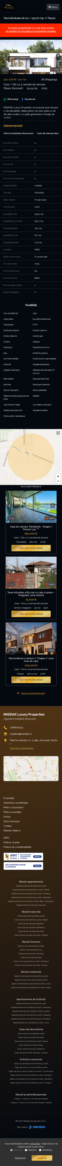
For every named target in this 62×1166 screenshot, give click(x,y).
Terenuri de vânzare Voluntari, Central (31, 965)
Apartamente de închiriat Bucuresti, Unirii (31, 1023)
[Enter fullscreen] (58, 433)
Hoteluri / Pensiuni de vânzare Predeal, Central (31, 1102)
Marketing (47, 1150)
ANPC (6, 838)
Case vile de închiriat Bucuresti (31, 1033)
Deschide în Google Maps (22, 748)
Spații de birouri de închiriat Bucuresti (31, 1067)
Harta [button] (56, 69)
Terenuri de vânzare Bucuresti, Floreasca (31, 961)
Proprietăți (8, 798)
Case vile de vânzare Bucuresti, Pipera (31, 920)
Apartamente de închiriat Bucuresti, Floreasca (31, 1015)
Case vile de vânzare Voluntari (31, 931)
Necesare (18, 1150)
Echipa (6, 816)
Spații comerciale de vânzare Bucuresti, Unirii (31, 984)
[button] (4, 55)
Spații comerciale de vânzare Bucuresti (31, 976)
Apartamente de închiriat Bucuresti (31, 1003)
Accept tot (42, 1158)
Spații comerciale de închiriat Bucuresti (31, 1063)
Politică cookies (11, 842)
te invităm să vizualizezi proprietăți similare (31, 31)
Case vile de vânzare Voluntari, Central (31, 935)
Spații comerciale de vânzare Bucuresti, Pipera (31, 987)
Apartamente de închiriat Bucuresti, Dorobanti (31, 1019)
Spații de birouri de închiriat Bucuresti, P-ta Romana (31, 1071)
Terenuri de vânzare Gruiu (31, 950)
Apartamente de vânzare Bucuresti (31, 886)
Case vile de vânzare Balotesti (31, 923)
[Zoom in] (58, 476)
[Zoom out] (58, 481)
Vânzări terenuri (31, 942)
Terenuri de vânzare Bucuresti (31, 946)
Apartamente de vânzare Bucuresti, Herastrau (31, 897)
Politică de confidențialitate (17, 847)
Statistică (32, 1150)
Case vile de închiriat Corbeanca (31, 1049)
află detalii (35, 1144)
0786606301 (16, 727)
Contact (7, 826)
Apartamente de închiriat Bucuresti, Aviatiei (31, 1011)
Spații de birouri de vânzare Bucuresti (31, 980)
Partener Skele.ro (12, 830)
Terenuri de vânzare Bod (31, 957)
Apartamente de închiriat (31, 999)
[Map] (31, 457)
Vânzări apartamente (31, 881)
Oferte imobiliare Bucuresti (18, 133)
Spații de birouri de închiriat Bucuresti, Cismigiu (31, 1083)
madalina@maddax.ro (21, 734)
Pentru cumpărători (13, 807)
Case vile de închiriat (31, 1029)
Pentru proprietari (12, 812)
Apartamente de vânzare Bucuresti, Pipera (31, 890)
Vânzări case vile (31, 911)
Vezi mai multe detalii (31, 548)
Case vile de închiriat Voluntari (31, 1037)
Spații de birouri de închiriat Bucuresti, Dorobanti (31, 1075)
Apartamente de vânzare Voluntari (31, 905)
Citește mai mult (13, 125)
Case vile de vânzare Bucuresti (31, 916)
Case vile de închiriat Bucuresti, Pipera (31, 1041)
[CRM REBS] (36, 1127)
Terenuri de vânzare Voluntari (31, 954)
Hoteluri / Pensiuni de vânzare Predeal (31, 1099)
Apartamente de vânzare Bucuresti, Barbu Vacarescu (31, 901)
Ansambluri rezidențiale (15, 803)
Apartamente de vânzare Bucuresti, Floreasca (31, 893)
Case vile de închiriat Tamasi (31, 1045)
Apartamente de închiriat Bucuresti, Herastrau (31, 1007)
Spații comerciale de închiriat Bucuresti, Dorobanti (31, 1079)
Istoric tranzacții (11, 821)
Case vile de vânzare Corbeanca (31, 927)
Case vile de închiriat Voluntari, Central (31, 1053)
